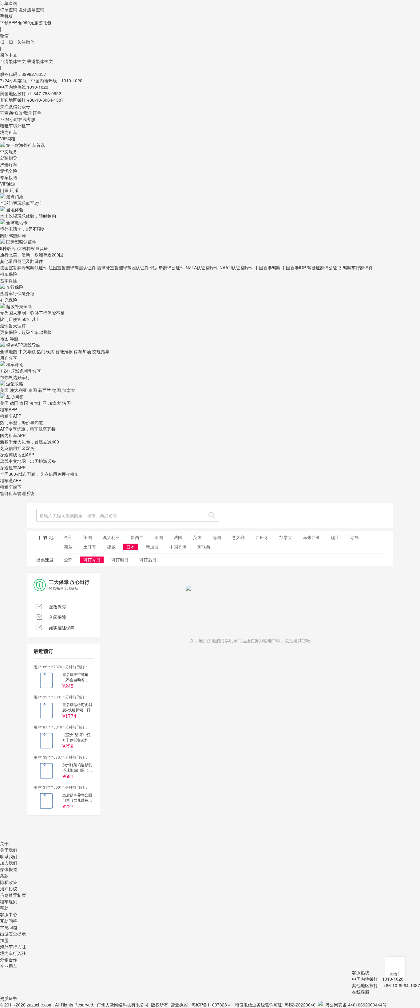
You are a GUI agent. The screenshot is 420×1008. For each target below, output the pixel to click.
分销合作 (8, 959)
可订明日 (120, 560)
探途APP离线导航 (23, 345)
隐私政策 (8, 882)
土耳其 (89, 547)
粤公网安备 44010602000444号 (356, 1005)
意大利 (238, 537)
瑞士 (335, 537)
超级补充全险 (19, 306)
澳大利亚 (18, 390)
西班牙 (262, 537)
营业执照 (179, 1005)
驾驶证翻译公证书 (324, 267)
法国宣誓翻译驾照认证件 (72, 267)
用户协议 (8, 888)
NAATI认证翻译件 (236, 267)
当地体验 (14, 209)
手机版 (6, 16)
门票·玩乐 (9, 190)
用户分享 (8, 358)
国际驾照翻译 (13, 235)
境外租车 (21, 126)
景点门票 (14, 196)
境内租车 (8, 132)
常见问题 (8, 927)
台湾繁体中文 (13, 61)
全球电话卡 (17, 222)
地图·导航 (9, 338)
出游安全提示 (13, 934)
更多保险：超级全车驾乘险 (26, 332)
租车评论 (14, 364)
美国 (4, 390)
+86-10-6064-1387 (45, 100)
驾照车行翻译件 (358, 267)
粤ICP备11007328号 (211, 1005)
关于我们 (8, 850)
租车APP (8, 409)
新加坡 (152, 547)
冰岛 (354, 537)
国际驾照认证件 (21, 242)
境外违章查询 (31, 9)
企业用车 (8, 966)
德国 (56, 390)
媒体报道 (8, 869)
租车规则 (8, 901)
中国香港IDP (294, 267)
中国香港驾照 (267, 267)
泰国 (32, 390)
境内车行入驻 (13, 953)
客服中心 (8, 914)
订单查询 (8, 9)
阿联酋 (203, 547)
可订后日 (148, 560)
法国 (66, 403)
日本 (130, 547)
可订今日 (92, 560)
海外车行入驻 (13, 947)
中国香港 (178, 547)
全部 (68, 537)
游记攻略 (14, 384)
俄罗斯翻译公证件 (167, 267)
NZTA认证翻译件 (202, 267)
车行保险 (14, 287)
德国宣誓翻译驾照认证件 (23, 267)
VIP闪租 (7, 138)
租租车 (6, 126)
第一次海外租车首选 (25, 145)
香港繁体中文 (40, 61)
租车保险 (8, 274)
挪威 (111, 547)
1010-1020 (37, 87)
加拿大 (68, 390)
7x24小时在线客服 (17, 119)
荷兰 (68, 547)
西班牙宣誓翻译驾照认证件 (123, 267)
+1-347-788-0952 (44, 93)
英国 (197, 537)
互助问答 (14, 396)
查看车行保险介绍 (17, 293)
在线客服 (360, 992)
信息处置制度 (13, 895)
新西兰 (44, 390)
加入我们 (8, 863)
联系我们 (8, 856)
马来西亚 (311, 537)
